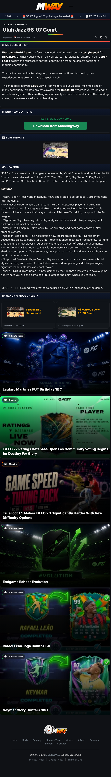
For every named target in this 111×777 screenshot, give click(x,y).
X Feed (81, 740)
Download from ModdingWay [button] (56, 126)
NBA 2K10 (7, 24)
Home (14, 740)
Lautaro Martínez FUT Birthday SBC (32, 389)
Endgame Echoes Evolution (25, 582)
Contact (61, 743)
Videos (69, 740)
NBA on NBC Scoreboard (34, 311)
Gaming (37, 740)
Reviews (94, 740)
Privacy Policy (36, 759)
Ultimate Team (53, 740)
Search (49, 743)
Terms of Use (75, 759)
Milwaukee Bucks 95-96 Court (89, 311)
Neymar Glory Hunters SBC (25, 710)
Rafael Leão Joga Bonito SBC (26, 646)
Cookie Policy (56, 759)
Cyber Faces (21, 24)
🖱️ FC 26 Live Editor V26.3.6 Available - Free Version (63, 16)
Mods (25, 740)
